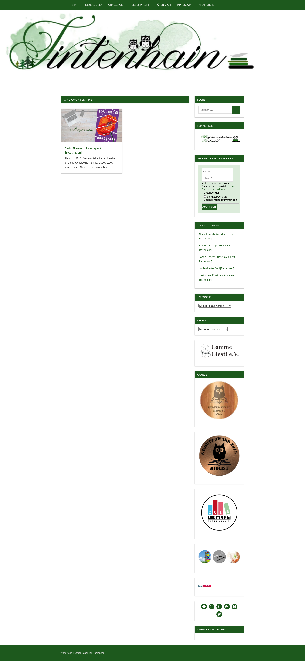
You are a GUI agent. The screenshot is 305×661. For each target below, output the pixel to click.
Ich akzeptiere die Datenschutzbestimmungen (220, 198)
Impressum (183, 4)
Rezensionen (94, 4)
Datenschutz (205, 4)
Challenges (116, 4)
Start (76, 4)
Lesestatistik (141, 4)
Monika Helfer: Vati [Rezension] (216, 268)
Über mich (164, 4)
